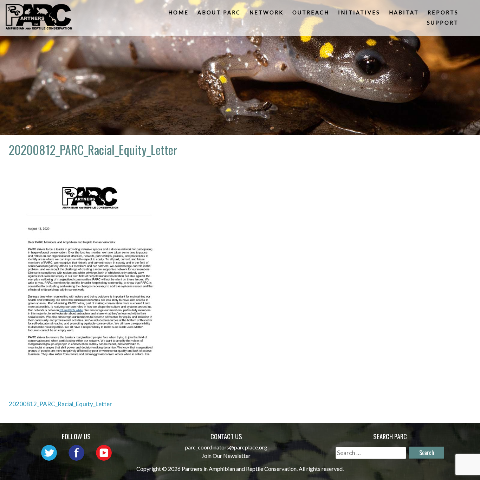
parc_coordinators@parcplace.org (226, 447)
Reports (443, 12)
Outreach (310, 12)
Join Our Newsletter (226, 455)
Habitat (404, 12)
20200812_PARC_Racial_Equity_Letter (60, 404)
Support (443, 23)
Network (266, 12)
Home (178, 12)
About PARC (219, 12)
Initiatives (359, 12)
